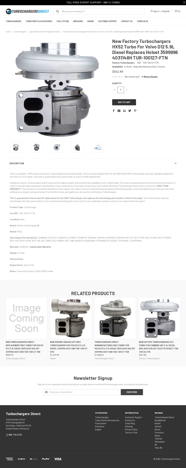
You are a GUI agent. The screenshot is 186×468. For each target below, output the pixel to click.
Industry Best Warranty (40, 247)
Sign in (156, 11)
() (178, 11)
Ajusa (157, 435)
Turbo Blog (142, 21)
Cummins (159, 432)
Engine (90, 21)
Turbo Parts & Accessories (39, 21)
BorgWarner (160, 420)
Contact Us (127, 21)
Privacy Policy (131, 429)
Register (166, 11)
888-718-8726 (15, 434)
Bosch (157, 429)
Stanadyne (160, 442)
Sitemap (129, 426)
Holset (158, 423)
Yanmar (158, 439)
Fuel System (63, 21)
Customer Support (107, 21)
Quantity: (117, 83)
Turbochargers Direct (164, 417)
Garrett (158, 426)
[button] (93, 163)
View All (158, 448)
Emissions (78, 21)
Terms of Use (131, 432)
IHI (156, 445)
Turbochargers (13, 21)
